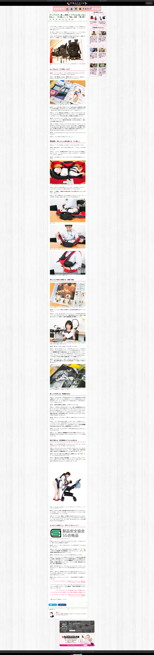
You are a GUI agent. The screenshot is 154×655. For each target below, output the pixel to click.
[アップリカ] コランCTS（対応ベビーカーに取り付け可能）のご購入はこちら (68, 592)
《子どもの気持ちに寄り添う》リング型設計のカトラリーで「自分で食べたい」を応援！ (102, 55)
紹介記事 (95, 25)
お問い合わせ (69, 651)
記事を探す (149, 3)
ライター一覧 (62, 651)
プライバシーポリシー (81, 651)
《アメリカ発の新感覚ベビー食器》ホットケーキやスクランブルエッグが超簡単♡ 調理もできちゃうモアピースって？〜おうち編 (102, 72)
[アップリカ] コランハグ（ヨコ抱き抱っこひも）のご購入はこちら (71, 590)
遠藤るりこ (58, 612)
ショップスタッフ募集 (90, 651)
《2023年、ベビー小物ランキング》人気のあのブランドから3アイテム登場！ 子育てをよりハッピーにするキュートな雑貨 (93, 39)
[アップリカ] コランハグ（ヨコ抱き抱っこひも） (93, 22)
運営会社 (74, 651)
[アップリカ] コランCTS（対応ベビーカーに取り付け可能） (102, 22)
